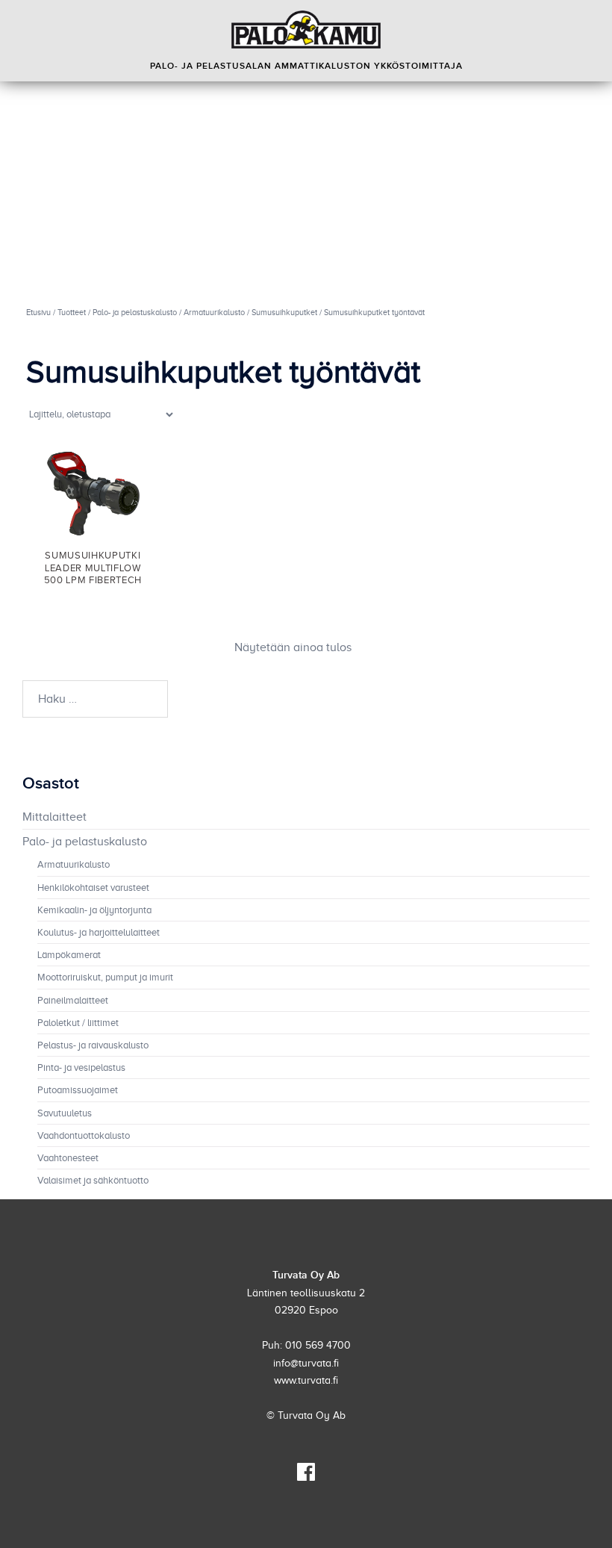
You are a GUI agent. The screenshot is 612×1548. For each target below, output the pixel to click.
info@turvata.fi (306, 1363)
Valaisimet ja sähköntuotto (93, 1180)
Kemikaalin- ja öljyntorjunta (94, 910)
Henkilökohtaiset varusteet (93, 888)
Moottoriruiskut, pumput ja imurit (105, 977)
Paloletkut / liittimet (78, 1023)
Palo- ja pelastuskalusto (135, 312)
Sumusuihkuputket (284, 312)
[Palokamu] (306, 29)
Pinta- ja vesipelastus (81, 1068)
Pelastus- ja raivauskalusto (93, 1045)
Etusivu (38, 312)
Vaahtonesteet (68, 1158)
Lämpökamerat (69, 955)
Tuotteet (71, 312)
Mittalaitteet (54, 817)
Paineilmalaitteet (72, 1000)
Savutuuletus (64, 1113)
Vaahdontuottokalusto (83, 1136)
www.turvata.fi (306, 1380)
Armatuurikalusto (214, 312)
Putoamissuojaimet (77, 1090)
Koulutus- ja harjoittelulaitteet (98, 932)
